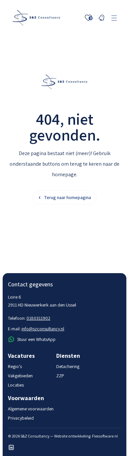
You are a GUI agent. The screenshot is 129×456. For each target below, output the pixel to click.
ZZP (60, 376)
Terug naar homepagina (67, 197)
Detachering (67, 366)
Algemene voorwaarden (31, 409)
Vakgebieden (20, 376)
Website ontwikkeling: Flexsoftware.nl (86, 436)
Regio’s (15, 366)
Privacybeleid (21, 418)
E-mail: (36, 329)
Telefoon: (29, 318)
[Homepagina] (36, 18)
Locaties (16, 385)
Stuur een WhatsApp (36, 339)
